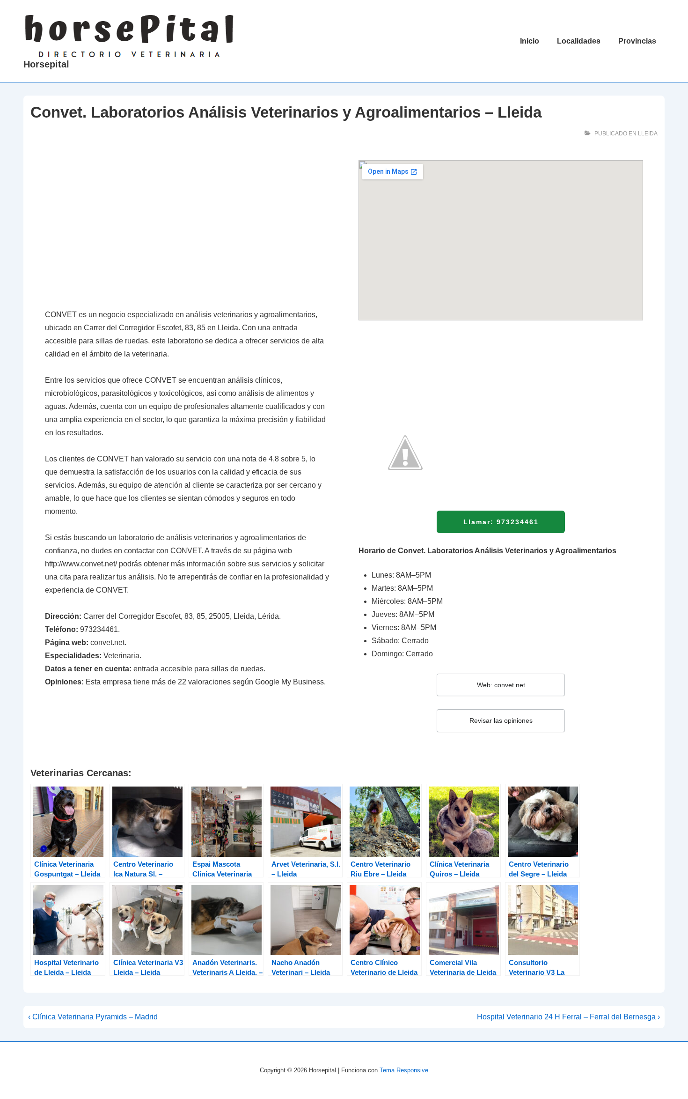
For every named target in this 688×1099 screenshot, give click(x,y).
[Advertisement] (187, 229)
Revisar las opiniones (501, 720)
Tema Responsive (404, 1070)
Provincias (637, 41)
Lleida (648, 133)
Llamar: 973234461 (501, 522)
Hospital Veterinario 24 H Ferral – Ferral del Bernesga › (568, 1017)
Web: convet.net (501, 685)
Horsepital (46, 64)
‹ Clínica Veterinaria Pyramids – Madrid (93, 1017)
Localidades (578, 41)
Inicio (529, 41)
